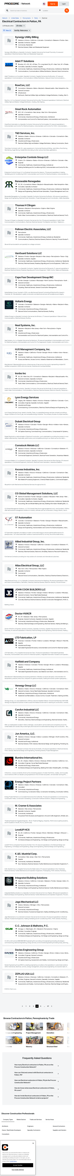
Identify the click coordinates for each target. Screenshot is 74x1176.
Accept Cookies (17, 1165)
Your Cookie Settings (18, 1169)
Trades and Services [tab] (36, 1119)
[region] (18, 1157)
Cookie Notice (13, 1161)
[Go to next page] (51, 1006)
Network (25, 4)
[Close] (33, 1143)
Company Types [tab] (8, 1119)
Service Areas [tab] (50, 1119)
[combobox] (52, 10)
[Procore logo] (12, 4)
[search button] (67, 10)
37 (48, 1006)
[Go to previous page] (22, 1006)
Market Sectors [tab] (21, 1119)
